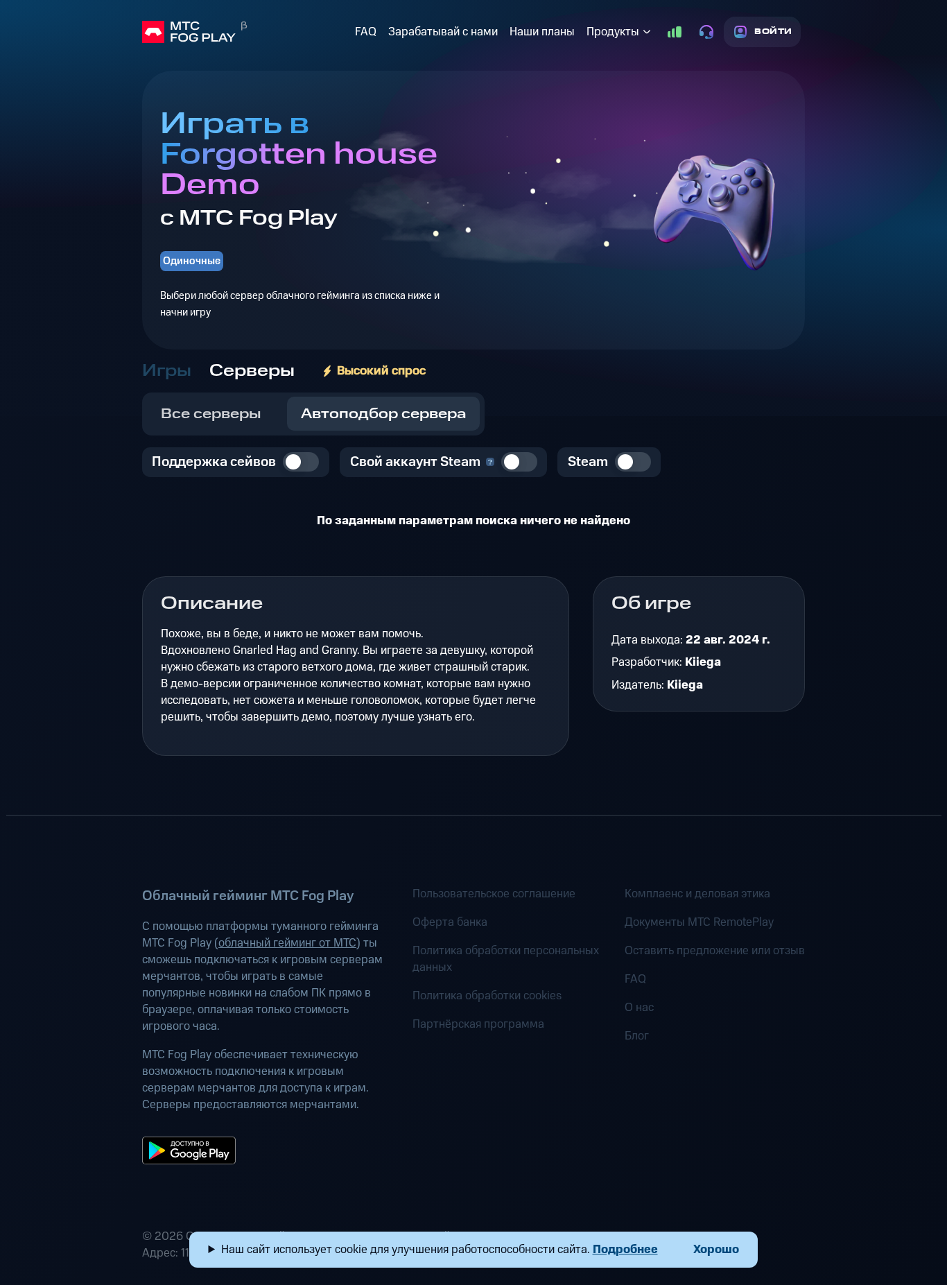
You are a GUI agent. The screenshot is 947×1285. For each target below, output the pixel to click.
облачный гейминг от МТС (287, 943)
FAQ (365, 32)
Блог (637, 1036)
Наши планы (542, 32)
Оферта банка (449, 922)
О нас (639, 1007)
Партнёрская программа (478, 1024)
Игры (166, 371)
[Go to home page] (245, 32)
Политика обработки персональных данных (505, 959)
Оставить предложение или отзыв (715, 950)
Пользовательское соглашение (493, 894)
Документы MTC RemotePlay (699, 922)
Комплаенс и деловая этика (697, 894)
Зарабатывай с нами (443, 32)
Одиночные (191, 261)
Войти (773, 31)
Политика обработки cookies (487, 996)
